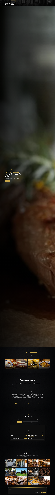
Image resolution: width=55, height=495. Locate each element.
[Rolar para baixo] (27, 345)
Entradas (19, 422)
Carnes (24, 422)
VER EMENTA (14, 181)
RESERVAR (7, 181)
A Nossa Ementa (10, 366)
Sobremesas (35, 422)
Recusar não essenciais (37, 492)
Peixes (29, 422)
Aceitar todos (43, 492)
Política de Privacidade (36, 489)
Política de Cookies (32, 489)
